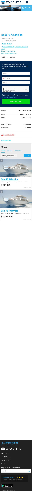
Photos (28, 8)
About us (5, 453)
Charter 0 (18, 151)
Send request (16, 101)
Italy (10, 44)
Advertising (6, 460)
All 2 (3, 151)
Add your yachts (10, 443)
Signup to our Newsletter (10, 468)
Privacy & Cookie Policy (9, 97)
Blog (4, 464)
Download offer (9, 135)
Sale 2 (9, 151)
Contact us (6, 457)
